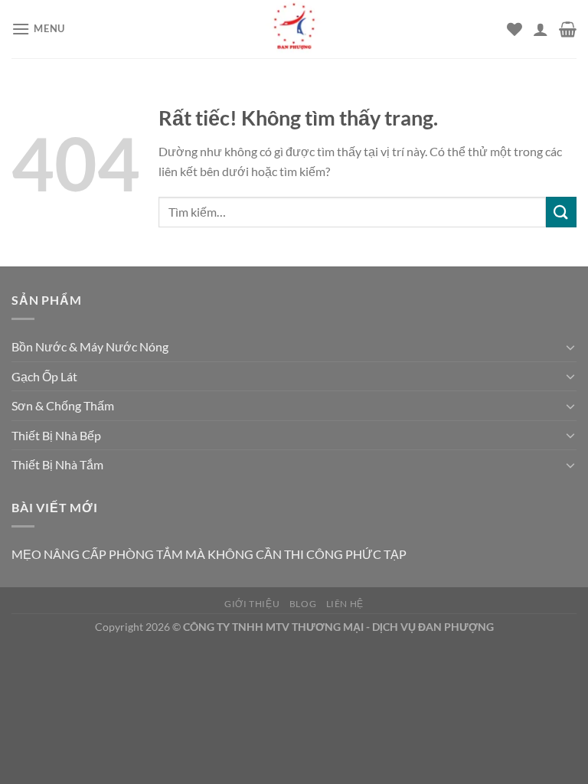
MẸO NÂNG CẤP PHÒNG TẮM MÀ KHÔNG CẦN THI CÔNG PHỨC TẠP (209, 554)
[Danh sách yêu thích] (514, 29)
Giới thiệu (251, 603)
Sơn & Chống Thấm (62, 405)
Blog (302, 603)
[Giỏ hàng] (568, 29)
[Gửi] (561, 212)
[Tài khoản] (540, 29)
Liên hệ (345, 603)
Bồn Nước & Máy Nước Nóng (89, 346)
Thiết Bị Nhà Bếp (56, 435)
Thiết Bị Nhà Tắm (57, 464)
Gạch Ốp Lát (44, 376)
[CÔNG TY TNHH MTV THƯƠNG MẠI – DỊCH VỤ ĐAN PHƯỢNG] (294, 29)
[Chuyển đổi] (570, 347)
